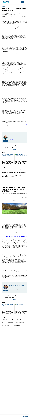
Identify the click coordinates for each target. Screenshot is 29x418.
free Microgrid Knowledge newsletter (21, 127)
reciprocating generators (17, 44)
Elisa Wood (3, 16)
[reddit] (15, 200)
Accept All (25, 416)
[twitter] (14, 200)
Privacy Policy (3, 416)
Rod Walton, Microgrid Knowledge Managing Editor (9, 196)
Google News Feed (4, 6)
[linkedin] (13, 200)
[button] (2, 2)
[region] (14, 416)
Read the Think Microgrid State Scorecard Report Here (19, 234)
